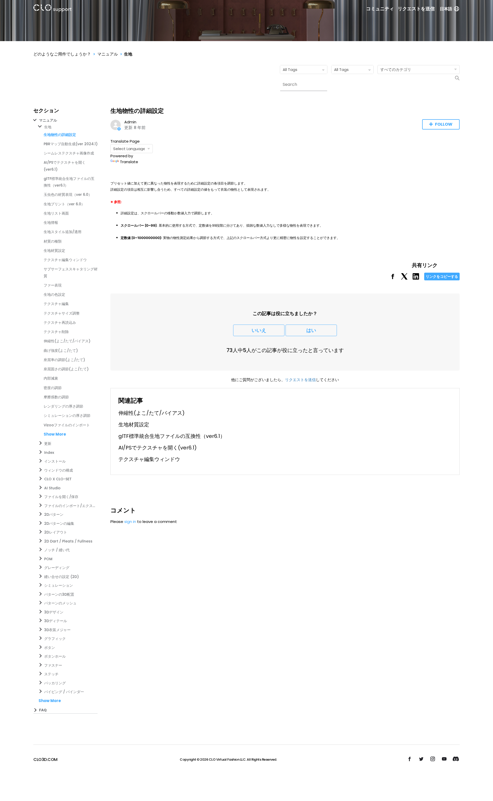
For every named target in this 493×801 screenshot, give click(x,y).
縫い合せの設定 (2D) (61, 576)
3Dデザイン (53, 612)
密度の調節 (53, 387)
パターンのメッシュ (60, 603)
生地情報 (51, 222)
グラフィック (55, 638)
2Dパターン (53, 514)
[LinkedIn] (416, 278)
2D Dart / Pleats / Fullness (68, 541)
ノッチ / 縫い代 (57, 550)
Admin (130, 122)
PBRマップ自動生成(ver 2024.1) (71, 143)
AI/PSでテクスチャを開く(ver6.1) (157, 447)
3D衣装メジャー (57, 629)
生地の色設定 (54, 294)
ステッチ (51, 674)
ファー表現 (53, 285)
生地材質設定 (54, 250)
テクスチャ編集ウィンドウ (65, 259)
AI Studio (52, 488)
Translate (129, 161)
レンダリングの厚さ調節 (63, 406)
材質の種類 (53, 241)
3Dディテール (55, 620)
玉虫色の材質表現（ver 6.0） (68, 194)
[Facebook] (393, 278)
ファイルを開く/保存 (61, 496)
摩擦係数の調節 (56, 397)
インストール (55, 461)
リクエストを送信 (416, 8)
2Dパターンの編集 (59, 523)
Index (49, 452)
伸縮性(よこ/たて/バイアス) (67, 341)
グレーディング (56, 567)
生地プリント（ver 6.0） (64, 204)
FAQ (43, 710)
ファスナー (53, 665)
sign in (130, 521)
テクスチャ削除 (56, 331)
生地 (128, 54)
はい (311, 330)
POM (48, 558)
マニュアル (107, 54)
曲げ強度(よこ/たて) (61, 350)
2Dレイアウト (55, 532)
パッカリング (55, 683)
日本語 (446, 9)
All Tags (290, 69)
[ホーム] (52, 9)
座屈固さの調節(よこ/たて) (66, 369)
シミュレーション (58, 585)
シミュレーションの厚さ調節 (67, 415)
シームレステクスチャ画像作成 (69, 153)
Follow (443, 124)
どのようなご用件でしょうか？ (62, 54)
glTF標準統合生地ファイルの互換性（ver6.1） (171, 436)
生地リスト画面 (56, 213)
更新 (47, 443)
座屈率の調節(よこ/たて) (64, 359)
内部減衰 (51, 378)
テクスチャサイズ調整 (62, 313)
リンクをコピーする (442, 276)
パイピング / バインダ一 (64, 691)
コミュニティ (380, 8)
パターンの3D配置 (59, 594)
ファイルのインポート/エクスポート (70, 505)
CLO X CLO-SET (58, 479)
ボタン (49, 647)
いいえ (259, 330)
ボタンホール (55, 656)
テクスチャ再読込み (60, 322)
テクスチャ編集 (56, 303)
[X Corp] (404, 278)
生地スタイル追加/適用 (62, 231)
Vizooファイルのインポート (67, 425)
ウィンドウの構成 (58, 470)
